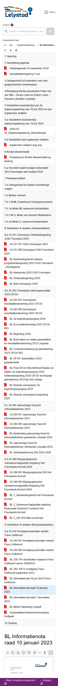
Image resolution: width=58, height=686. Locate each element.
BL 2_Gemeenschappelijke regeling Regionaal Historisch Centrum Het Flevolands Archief (27, 508)
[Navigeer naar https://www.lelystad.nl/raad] (18, 12)
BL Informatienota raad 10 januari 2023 (26, 590)
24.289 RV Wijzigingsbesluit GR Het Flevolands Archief (27, 474)
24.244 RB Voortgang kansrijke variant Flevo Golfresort (29, 552)
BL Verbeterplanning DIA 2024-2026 (30, 452)
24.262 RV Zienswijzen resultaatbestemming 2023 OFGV (23, 302)
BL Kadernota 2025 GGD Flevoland (29, 272)
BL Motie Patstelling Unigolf (25, 607)
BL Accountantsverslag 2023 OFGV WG (27, 326)
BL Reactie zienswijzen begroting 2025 (26, 396)
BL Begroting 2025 (20, 334)
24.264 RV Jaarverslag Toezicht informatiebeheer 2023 (25, 416)
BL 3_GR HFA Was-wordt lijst (26, 518)
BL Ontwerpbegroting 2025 (24, 278)
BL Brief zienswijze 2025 (23, 283)
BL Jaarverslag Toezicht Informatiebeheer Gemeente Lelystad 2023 (28, 445)
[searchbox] (23, 31)
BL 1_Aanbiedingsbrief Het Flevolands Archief (29, 497)
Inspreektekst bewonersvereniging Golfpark (26, 614)
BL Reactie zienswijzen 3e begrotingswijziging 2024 (22, 387)
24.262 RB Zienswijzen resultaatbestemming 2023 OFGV (23, 311)
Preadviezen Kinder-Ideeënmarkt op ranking (27, 159)
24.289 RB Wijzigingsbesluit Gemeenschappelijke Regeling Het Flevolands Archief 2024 (24, 485)
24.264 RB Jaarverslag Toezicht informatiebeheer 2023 (25, 426)
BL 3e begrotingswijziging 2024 (27, 318)
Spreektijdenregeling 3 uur (24, 74)
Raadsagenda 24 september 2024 (29, 68)
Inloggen (46, 680)
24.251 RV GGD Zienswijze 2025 (28, 244)
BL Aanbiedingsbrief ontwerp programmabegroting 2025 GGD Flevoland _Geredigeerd (28, 263)
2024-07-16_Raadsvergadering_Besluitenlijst (25, 131)
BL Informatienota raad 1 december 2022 (27, 599)
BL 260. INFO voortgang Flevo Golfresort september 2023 (24, 571)
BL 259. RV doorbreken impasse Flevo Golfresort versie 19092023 (29, 561)
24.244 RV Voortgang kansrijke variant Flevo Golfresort (29, 542)
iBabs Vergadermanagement (20, 680)
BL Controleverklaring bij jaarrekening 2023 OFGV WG (28, 351)
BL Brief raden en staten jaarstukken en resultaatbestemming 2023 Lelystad (27, 341)
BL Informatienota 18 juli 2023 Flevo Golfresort (27, 580)
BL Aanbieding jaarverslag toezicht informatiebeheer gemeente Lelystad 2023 (28, 435)
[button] (50, 31)
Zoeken (6, 25)
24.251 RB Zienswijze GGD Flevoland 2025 (28, 251)
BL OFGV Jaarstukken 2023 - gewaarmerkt (23, 360)
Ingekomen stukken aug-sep (25, 145)
